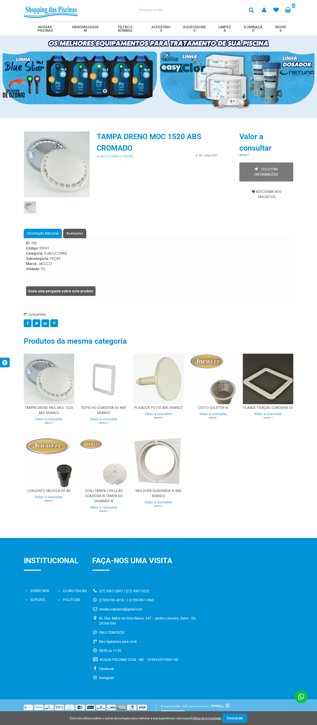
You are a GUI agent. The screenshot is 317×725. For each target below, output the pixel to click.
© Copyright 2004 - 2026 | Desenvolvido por (185, 706)
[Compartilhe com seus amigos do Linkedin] (45, 323)
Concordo (235, 718)
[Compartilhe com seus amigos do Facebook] (28, 323)
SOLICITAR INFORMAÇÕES (266, 172)
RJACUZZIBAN (108, 156)
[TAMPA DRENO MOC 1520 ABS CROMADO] (30, 207)
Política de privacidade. (206, 718)
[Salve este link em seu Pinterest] (54, 323)
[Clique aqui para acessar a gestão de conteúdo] (227, 706)
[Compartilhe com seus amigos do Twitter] (37, 323)
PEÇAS (127, 156)
